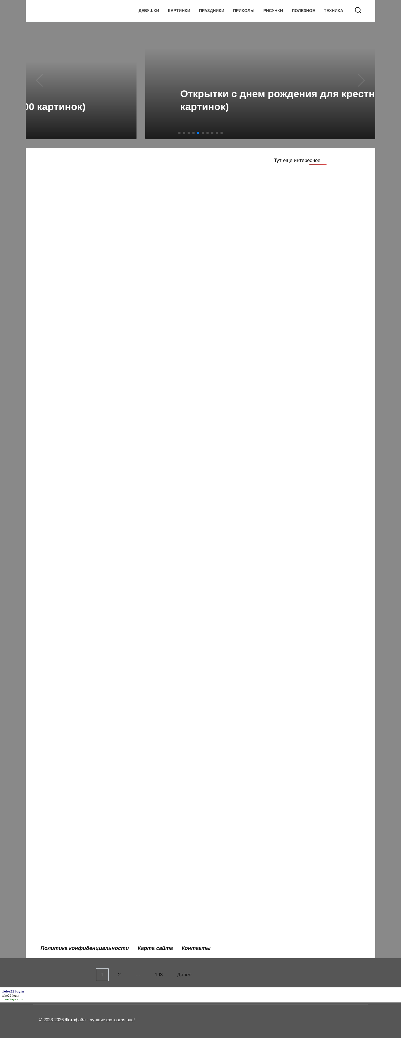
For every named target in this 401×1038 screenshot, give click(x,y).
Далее (184, 975)
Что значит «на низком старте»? (197, 875)
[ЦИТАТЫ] (201, 216)
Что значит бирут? (67, 793)
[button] (179, 133)
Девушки (149, 11)
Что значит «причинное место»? (84, 875)
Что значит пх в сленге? (74, 670)
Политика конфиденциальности (85, 948)
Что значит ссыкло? (182, 752)
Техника (333, 11)
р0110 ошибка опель (70, 916)
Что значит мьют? (66, 711)
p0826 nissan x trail (67, 539)
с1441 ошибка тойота (184, 629)
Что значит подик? (180, 498)
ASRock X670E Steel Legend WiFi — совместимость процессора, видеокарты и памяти (88, 341)
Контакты (196, 948)
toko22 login (10, 995)
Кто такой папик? (65, 629)
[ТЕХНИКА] (88, 322)
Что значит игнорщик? (185, 834)
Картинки (179, 11)
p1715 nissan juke (66, 752)
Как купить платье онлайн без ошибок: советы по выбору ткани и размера (86, 182)
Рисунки (273, 11)
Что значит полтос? (68, 498)
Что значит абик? (179, 916)
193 (159, 975)
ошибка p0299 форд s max (190, 793)
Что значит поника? (181, 711)
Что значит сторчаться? (187, 588)
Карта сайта (155, 948)
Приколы (244, 11)
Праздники (211, 11)
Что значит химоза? (69, 588)
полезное (303, 11)
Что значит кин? (64, 834)
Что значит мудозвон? (185, 670)
